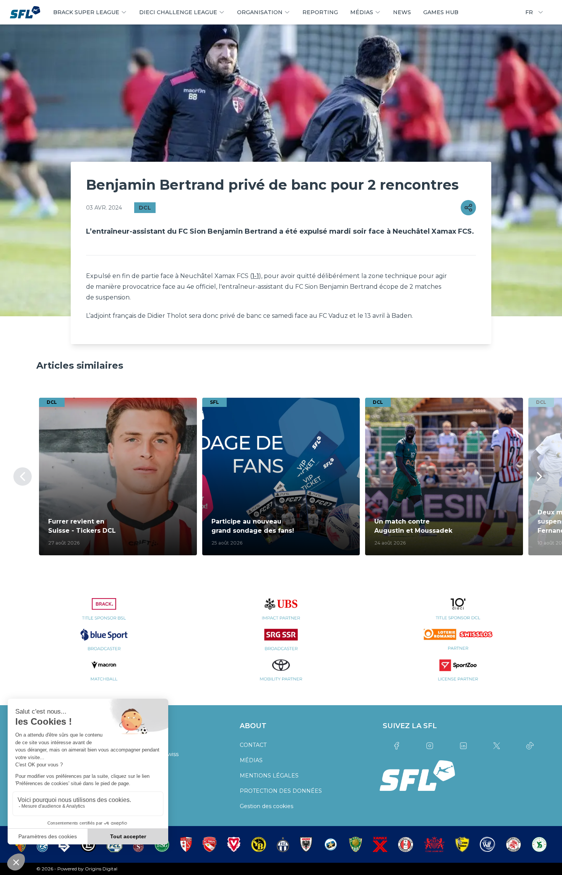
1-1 (255, 276)
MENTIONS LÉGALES (269, 775)
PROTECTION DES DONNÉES (281, 790)
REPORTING (320, 12)
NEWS (402, 12)
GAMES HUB (440, 12)
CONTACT (253, 745)
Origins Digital (101, 869)
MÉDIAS (251, 760)
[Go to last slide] (22, 476)
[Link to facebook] (396, 746)
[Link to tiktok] (530, 746)
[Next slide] (539, 476)
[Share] (468, 207)
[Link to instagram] (430, 746)
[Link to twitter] (496, 746)
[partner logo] (103, 613)
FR (529, 12)
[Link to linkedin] (463, 746)
